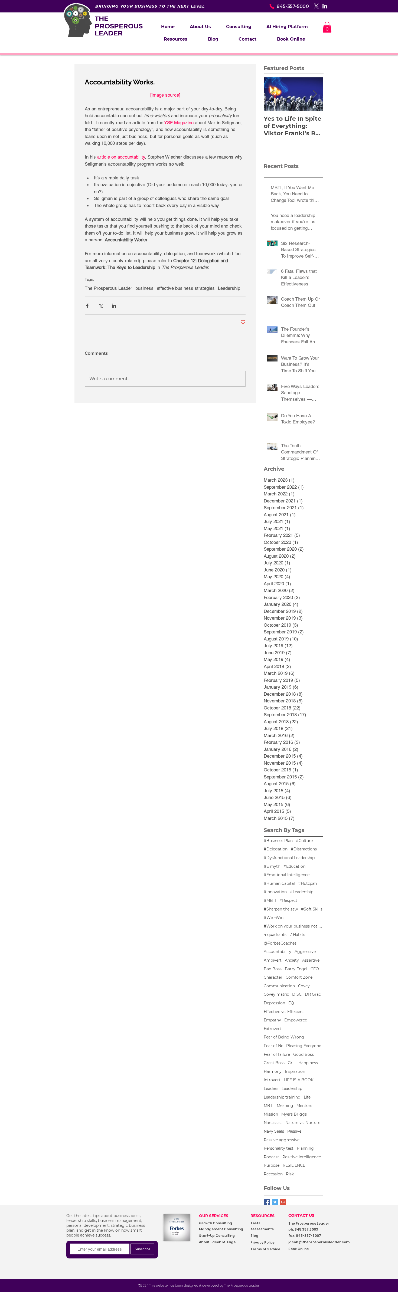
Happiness (308, 1062)
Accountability (277, 951)
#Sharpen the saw (281, 909)
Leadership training (282, 1097)
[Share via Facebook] (87, 305)
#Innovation (275, 891)
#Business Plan (278, 840)
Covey (304, 986)
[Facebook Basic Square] (267, 1202)
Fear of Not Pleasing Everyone (292, 1045)
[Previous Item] (272, 94)
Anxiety (292, 960)
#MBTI (270, 900)
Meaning (285, 1105)
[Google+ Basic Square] (283, 1202)
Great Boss (274, 1062)
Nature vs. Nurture (302, 1122)
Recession (273, 1174)
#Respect (288, 900)
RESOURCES (262, 1215)
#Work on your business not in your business (293, 926)
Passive (294, 1131)
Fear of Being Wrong (284, 1037)
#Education (294, 866)
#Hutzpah (307, 883)
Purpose (271, 1165)
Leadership (229, 288)
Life (307, 1097)
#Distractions (304, 849)
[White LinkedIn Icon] (324, 6)
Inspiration (295, 1071)
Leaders (271, 1088)
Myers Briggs (294, 1114)
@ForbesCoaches (280, 943)
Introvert (272, 1079)
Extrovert (272, 1028)
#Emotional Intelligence (286, 874)
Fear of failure (277, 1054)
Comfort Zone (299, 977)
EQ (291, 1003)
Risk (290, 1174)
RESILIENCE (294, 1165)
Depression (274, 1003)
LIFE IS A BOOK (299, 1079)
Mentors (304, 1105)
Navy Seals (274, 1131)
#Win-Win (273, 917)
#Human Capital (279, 883)
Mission (271, 1114)
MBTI (268, 1105)
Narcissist (273, 1122)
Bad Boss (273, 968)
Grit (291, 1062)
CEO (315, 968)
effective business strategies (186, 288)
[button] (239, 27)
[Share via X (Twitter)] (100, 305)
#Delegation (276, 849)
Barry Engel (296, 968)
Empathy (272, 1020)
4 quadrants (275, 934)
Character (273, 977)
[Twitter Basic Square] (275, 1202)
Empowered (295, 1020)
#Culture (304, 840)
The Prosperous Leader (108, 288)
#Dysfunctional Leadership (289, 857)
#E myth (272, 866)
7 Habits (297, 934)
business (144, 288)
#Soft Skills (311, 909)
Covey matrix (276, 994)
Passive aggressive (281, 1140)
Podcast (271, 1157)
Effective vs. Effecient (284, 1011)
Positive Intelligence (301, 1157)
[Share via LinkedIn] (113, 305)
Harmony (273, 1071)
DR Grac (313, 994)
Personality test (278, 1148)
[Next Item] (314, 94)
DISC (297, 994)
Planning (305, 1148)
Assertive (310, 960)
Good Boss (303, 1054)
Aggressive (305, 951)
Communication (279, 986)
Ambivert (273, 960)
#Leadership (301, 891)
